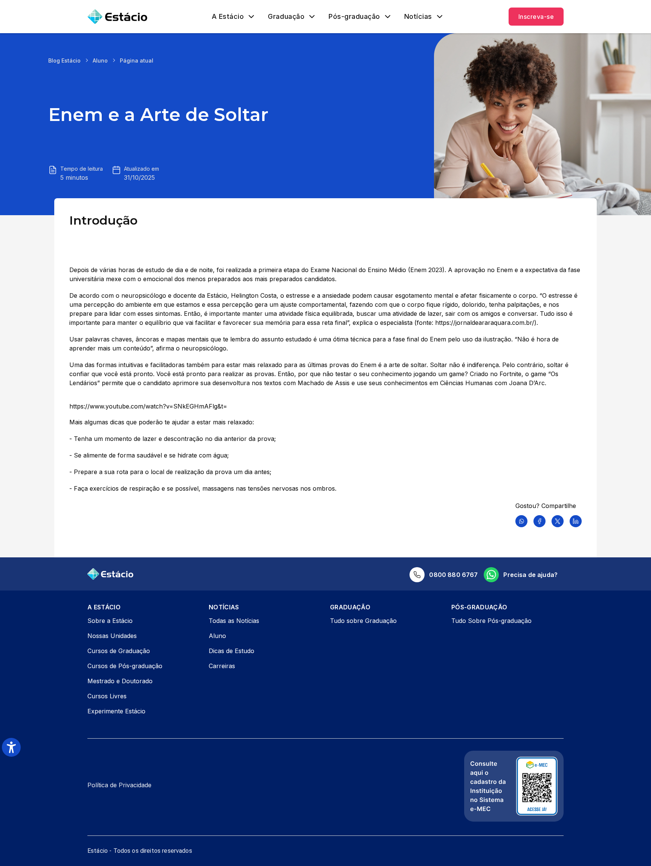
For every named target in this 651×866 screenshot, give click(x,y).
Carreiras (222, 666)
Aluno (100, 60)
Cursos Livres (107, 696)
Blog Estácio (64, 60)
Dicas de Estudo (231, 651)
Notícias (418, 16)
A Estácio (228, 16)
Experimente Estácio (116, 711)
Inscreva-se (536, 16)
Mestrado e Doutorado (120, 681)
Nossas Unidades (112, 636)
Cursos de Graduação (118, 651)
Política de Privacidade (119, 785)
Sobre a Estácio (110, 620)
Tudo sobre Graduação (363, 620)
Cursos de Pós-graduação (124, 666)
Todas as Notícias (234, 620)
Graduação (286, 16)
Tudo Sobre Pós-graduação (491, 620)
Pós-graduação (354, 16)
